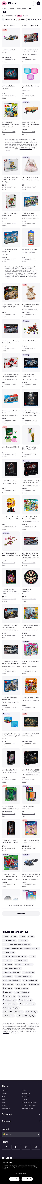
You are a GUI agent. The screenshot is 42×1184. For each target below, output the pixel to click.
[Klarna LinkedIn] (16, 1147)
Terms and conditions (26, 149)
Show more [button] (21, 913)
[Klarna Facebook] (6, 1147)
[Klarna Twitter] (26, 1147)
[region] (21, 1171)
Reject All (14, 1179)
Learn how (25, 15)
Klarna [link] (4, 9)
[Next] (38, 20)
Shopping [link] (11, 9)
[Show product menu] (38, 12)
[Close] (38, 1162)
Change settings (21, 1173)
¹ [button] (8, 59)
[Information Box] (14, 26)
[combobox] (34, 25)
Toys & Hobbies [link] (21, 9)
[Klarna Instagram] (36, 1147)
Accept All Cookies (27, 1179)
